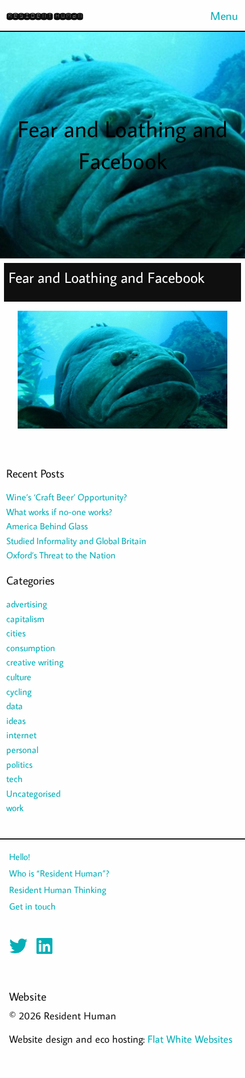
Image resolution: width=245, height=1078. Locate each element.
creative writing (35, 662)
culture (18, 676)
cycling (19, 691)
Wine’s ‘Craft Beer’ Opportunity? (66, 497)
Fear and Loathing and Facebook (107, 277)
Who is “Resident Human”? (59, 873)
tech (14, 778)
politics (19, 764)
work (14, 807)
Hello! (19, 856)
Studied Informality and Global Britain (76, 540)
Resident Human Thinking (58, 889)
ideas (16, 720)
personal (22, 749)
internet (21, 734)
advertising (26, 604)
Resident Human (45, 16)
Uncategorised (33, 793)
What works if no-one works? (59, 511)
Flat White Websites (190, 1039)
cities (16, 633)
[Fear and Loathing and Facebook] (123, 374)
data (14, 705)
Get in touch (32, 906)
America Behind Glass (47, 526)
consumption (30, 647)
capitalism (25, 618)
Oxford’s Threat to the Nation (61, 555)
